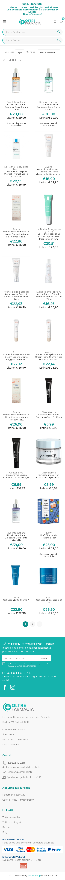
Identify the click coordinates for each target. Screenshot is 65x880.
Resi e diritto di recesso (15, 739)
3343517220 (16, 763)
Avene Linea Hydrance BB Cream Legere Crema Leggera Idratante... (16, 357)
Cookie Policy (9, 799)
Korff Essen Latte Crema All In (16, 601)
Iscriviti (45, 658)
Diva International (16, 102)
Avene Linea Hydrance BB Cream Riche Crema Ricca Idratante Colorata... (48, 357)
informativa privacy (32, 664)
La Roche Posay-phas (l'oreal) (16, 168)
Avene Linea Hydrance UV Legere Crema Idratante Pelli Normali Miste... (16, 234)
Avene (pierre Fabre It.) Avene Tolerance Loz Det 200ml (49, 296)
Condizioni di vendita (13, 729)
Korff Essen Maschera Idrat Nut (48, 601)
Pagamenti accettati (13, 794)
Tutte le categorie (12, 822)
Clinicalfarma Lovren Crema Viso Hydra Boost (48, 476)
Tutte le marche (11, 817)
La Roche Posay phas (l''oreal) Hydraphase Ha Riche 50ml (16, 173)
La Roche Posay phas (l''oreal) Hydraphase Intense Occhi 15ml (49, 236)
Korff (48, 533)
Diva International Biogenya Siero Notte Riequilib (16, 537)
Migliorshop (34, 875)
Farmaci (6, 827)
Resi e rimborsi (10, 744)
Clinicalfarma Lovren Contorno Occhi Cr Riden (49, 416)
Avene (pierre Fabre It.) (16, 291)
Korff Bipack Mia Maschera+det (48, 536)
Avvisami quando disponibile (16, 124)
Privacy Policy (26, 799)
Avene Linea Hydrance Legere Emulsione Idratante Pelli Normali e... (49, 171)
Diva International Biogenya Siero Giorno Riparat (48, 107)
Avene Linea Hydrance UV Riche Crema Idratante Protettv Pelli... (16, 417)
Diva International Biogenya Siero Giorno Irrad (16, 107)
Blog (5, 832)
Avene (48, 166)
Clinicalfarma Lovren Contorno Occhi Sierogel (16, 476)
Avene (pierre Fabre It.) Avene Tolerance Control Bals (16, 296)
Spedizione (8, 734)
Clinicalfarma (49, 412)
